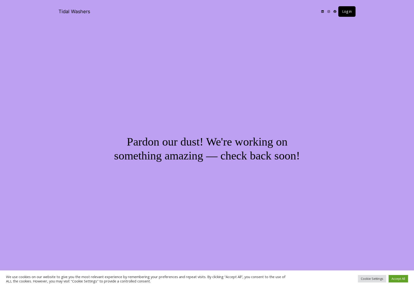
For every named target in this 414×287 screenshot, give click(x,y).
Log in (347, 11)
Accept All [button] (398, 278)
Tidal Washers (74, 11)
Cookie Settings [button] (372, 278)
